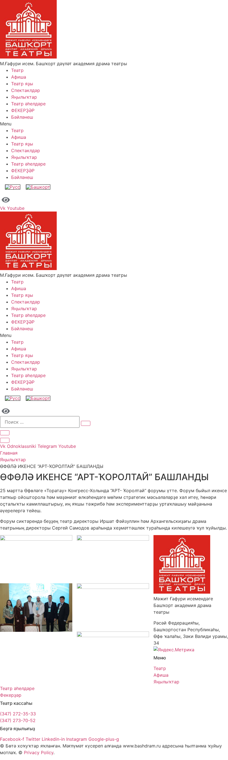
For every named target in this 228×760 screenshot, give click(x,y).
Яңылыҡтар (24, 97)
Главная (9, 453)
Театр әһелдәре (28, 103)
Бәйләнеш (22, 117)
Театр (17, 70)
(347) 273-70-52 (18, 720)
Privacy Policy (38, 752)
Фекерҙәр (10, 695)
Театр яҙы (22, 83)
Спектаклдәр (25, 90)
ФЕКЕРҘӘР (22, 110)
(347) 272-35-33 (18, 714)
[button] (114, 123)
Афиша (18, 77)
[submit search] (85, 423)
